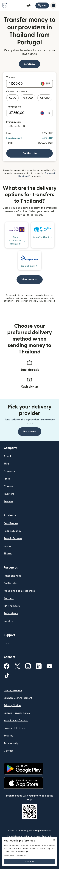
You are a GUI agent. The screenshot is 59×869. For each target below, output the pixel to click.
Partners (9, 598)
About (7, 456)
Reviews (8, 501)
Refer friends (11, 613)
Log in (28, 5)
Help (6, 643)
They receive (13, 107)
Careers (8, 486)
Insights (8, 621)
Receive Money (12, 531)
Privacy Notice (12, 705)
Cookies (8, 751)
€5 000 (45, 98)
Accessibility (11, 743)
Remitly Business (13, 538)
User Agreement (13, 690)
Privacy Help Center (15, 728)
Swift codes (10, 583)
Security (8, 735)
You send (11, 77)
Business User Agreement (18, 698)
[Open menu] (53, 5)
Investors (9, 494)
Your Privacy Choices (16, 720)
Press (7, 479)
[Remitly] (5, 5)
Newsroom (10, 471)
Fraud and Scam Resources (19, 591)
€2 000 (28, 98)
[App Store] (23, 783)
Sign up (42, 5)
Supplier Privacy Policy (17, 713)
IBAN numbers (12, 606)
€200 (12, 98)
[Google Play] (23, 769)
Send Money (11, 523)
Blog (6, 463)
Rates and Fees (12, 576)
